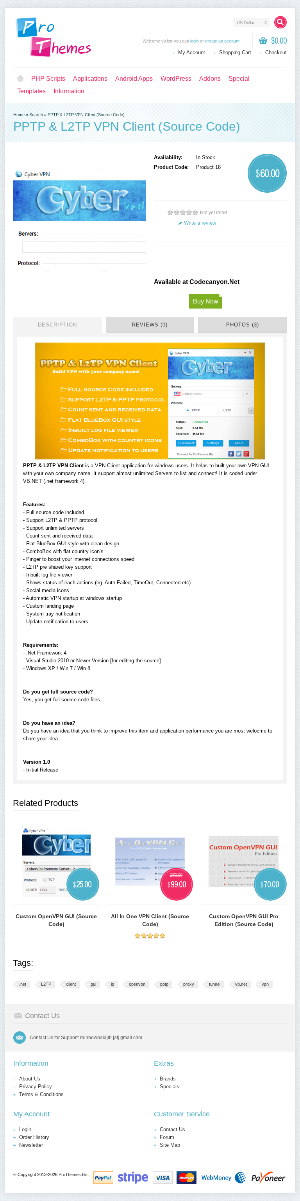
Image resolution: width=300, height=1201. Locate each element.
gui (93, 984)
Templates (31, 91)
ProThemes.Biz (73, 1174)
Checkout (276, 52)
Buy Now (205, 301)
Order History (34, 1137)
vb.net (241, 984)
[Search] (280, 22)
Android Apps (134, 78)
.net (22, 984)
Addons (210, 78)
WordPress (176, 78)
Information (69, 91)
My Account (191, 52)
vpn (265, 984)
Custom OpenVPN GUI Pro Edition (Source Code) (244, 920)
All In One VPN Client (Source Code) (150, 920)
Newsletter (31, 1145)
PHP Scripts (48, 78)
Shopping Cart (235, 52)
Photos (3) (242, 325)
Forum (167, 1137)
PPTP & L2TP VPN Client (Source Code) (86, 114)
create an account (222, 41)
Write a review (200, 223)
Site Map (170, 1145)
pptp (164, 984)
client (71, 984)
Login (25, 1129)
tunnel (214, 984)
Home (20, 79)
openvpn (137, 984)
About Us (29, 1079)
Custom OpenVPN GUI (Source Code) (56, 920)
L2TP (46, 984)
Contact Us (172, 1129)
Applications (90, 78)
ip (112, 984)
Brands (168, 1079)
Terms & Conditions (41, 1094)
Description (57, 325)
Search (36, 114)
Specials (169, 1086)
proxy (188, 984)
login (194, 41)
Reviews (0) (150, 325)
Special (239, 78)
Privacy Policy (35, 1086)
